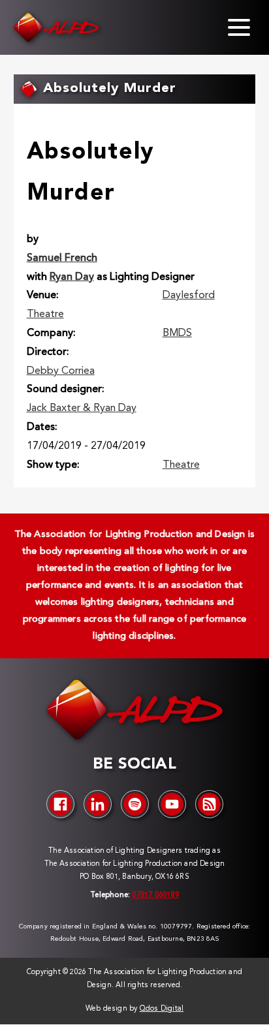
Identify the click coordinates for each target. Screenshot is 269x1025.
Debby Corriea (61, 371)
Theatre (181, 465)
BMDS (177, 333)
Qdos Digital (161, 1009)
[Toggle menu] (239, 27)
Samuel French (62, 258)
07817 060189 (155, 895)
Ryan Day (72, 277)
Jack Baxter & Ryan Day (81, 408)
